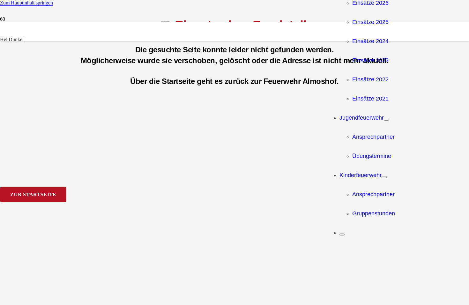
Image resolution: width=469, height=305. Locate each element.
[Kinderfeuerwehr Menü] (384, 177)
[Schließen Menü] (342, 234)
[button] (26, 2)
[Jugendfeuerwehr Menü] (386, 120)
